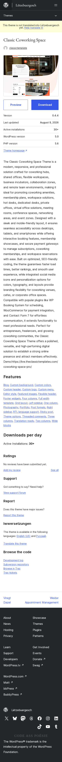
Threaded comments (34, 416)
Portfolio (25, 407)
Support (8, 653)
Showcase (39, 617)
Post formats (38, 407)
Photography (10, 407)
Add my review (11, 470)
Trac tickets (10, 572)
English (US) (23, 536)
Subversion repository (16, 564)
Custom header (12, 389)
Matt (8, 682)
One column (51, 402)
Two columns (42, 420)
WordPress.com (15, 676)
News (7, 623)
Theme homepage (14, 150)
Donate (39, 659)
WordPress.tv (13, 665)
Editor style (9, 393)
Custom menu (46, 389)
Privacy (8, 636)
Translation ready (24, 420)
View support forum (14, 492)
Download (45, 104)
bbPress (10, 688)
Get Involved (41, 647)
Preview (15, 104)
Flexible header (47, 393)
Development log (13, 560)
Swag (38, 665)
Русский (41, 536)
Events (37, 653)
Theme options (12, 416)
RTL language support (26, 411)
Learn (7, 647)
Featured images (27, 393)
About (7, 617)
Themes (8, 15)
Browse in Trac (11, 568)
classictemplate (18, 47)
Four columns (29, 398)
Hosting (8, 630)
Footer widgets (12, 398)
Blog (6, 384)
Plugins (37, 630)
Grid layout (21, 402)
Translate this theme (15, 543)
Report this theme (13, 515)
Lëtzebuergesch (22, 710)
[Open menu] (56, 5)
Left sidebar (36, 402)
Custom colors (43, 384)
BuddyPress (12, 694)
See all (55, 470)
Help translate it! (33, 27)
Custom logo (29, 389)
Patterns (38, 636)
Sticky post (46, 411)
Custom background (21, 384)
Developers (10, 659)
